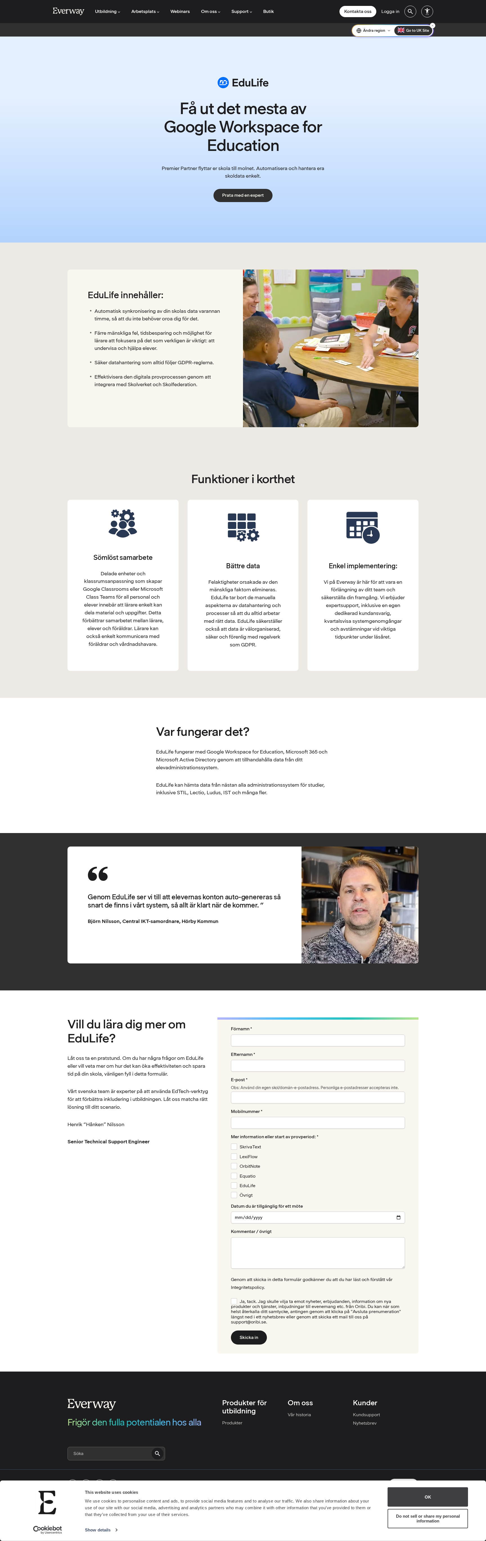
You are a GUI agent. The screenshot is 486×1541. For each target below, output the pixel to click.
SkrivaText (250, 1146)
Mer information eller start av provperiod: (273, 1136)
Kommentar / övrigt (251, 1231)
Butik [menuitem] (268, 11)
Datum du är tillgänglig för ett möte (267, 1206)
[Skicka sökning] (157, 1453)
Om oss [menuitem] (209, 11)
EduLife (247, 1185)
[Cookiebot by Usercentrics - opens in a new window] (47, 1530)
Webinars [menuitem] (180, 11)
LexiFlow (249, 1156)
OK (428, 1497)
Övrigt (246, 1195)
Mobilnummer (245, 1111)
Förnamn (240, 1028)
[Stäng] (432, 25)
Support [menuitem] (240, 11)
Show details (98, 1530)
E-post (238, 1079)
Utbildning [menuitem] (106, 11)
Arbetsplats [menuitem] (143, 11)
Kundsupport (366, 1414)
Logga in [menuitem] (390, 11)
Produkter (232, 1422)
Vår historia (299, 1414)
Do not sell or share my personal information (428, 1518)
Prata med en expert (243, 195)
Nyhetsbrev (365, 1423)
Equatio (247, 1176)
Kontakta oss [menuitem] (358, 11)
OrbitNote (250, 1166)
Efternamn (242, 1054)
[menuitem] (410, 11)
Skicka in (249, 1337)
